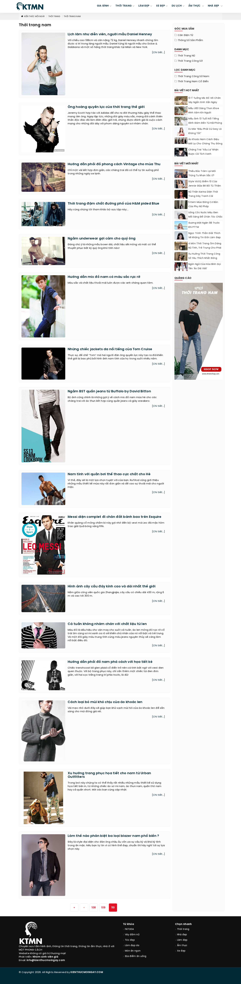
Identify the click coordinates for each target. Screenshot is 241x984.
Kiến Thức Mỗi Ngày (34, 16)
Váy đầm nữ (132, 934)
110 (113, 907)
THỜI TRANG (123, 6)
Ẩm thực (182, 945)
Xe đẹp (181, 951)
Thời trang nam (72, 16)
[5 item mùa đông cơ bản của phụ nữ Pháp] (181, 208)
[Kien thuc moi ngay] (29, 6)
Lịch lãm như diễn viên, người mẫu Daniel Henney (110, 34)
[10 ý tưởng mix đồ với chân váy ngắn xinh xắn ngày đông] (181, 103)
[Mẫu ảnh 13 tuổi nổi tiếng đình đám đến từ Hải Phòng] (181, 121)
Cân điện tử (185, 35)
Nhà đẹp (182, 934)
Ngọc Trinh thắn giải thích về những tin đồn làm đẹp (204, 235)
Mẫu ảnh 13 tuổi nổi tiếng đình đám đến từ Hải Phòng (205, 121)
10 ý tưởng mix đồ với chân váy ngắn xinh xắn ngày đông (204, 102)
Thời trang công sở (190, 61)
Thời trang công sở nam (193, 76)
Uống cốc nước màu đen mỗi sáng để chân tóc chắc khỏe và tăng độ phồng (205, 216)
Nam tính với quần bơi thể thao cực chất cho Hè (109, 474)
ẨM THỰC (194, 6)
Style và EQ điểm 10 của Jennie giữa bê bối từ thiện (204, 183)
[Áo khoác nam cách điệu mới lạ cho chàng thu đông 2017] (181, 140)
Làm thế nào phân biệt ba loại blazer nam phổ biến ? (113, 836)
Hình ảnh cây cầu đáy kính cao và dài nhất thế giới (111, 586)
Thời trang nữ (186, 55)
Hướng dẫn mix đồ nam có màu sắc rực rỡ (104, 277)
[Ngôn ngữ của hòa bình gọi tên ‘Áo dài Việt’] (181, 266)
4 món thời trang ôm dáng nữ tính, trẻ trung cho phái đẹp (204, 247)
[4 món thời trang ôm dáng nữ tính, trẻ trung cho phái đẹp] (181, 250)
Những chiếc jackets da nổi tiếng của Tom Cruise (110, 349)
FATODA (129, 929)
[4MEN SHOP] (198, 331)
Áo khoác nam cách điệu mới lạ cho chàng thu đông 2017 (205, 143)
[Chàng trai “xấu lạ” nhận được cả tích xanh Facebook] (181, 153)
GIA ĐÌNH (103, 6)
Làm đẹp (182, 940)
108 (93, 907)
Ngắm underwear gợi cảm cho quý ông (101, 238)
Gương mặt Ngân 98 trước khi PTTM (204, 225)
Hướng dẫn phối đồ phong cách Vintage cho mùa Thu (114, 164)
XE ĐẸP (160, 6)
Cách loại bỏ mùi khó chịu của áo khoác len (105, 702)
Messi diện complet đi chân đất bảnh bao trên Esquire (114, 517)
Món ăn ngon (133, 951)
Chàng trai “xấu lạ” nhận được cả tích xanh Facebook (203, 154)
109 (103, 907)
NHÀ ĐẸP (214, 6)
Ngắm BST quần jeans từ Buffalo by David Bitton (109, 391)
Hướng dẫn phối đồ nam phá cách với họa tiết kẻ (110, 662)
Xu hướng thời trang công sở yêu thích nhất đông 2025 (204, 258)
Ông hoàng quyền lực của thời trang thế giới (106, 107)
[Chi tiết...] (158, 52)
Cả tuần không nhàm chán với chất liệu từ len (107, 624)
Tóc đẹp (130, 940)
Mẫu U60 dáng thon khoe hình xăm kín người (203, 110)
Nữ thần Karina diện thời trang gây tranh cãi (203, 194)
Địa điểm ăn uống (135, 956)
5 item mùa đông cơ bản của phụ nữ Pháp (203, 204)
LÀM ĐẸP (143, 6)
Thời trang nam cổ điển (193, 81)
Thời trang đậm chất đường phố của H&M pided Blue (113, 203)
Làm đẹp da (132, 945)
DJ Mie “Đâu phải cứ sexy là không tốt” (205, 131)
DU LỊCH (177, 6)
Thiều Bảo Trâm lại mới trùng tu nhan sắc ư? (202, 173)
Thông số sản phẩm (190, 40)
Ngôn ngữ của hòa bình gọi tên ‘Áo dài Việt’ (204, 266)
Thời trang (54, 16)
